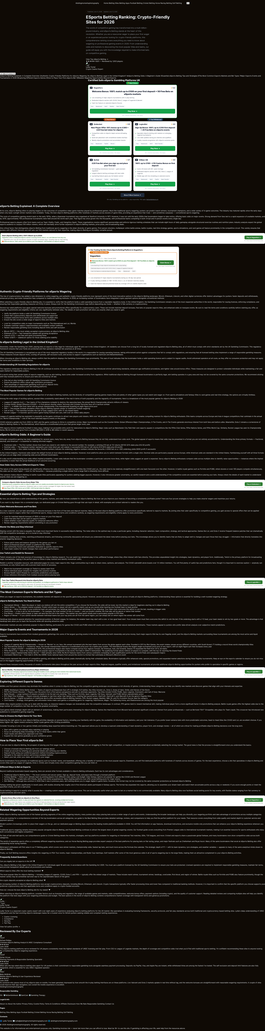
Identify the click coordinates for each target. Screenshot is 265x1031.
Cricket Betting (149, 3)
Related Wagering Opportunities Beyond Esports (96, 78)
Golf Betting (177, 3)
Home (106, 3)
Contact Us (109, 1004)
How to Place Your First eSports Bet (61, 78)
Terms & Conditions (52, 1004)
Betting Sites (114, 3)
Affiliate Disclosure (68, 1004)
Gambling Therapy (37, 995)
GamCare (23, 995)
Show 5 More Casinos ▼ (132, 195)
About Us (3, 1004)
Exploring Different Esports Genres (31, 78)
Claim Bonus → (165, 263)
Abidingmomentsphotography (87, 3)
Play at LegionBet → (253, 582)
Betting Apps (124, 3)
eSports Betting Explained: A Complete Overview (19, 76)
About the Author (14, 1004)
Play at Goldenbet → (254, 484)
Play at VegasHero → (254, 237)
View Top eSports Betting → (97, 59)
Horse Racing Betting (163, 3)
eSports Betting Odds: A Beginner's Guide (143, 76)
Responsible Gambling (96, 1004)
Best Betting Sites (94, 818)
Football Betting (136, 3)
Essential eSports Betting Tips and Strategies (179, 76)
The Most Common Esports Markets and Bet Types (218, 76)
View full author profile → (10, 927)
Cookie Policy (39, 1004)
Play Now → (132, 111)
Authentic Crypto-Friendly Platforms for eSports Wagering (63, 76)
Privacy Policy (27, 1004)
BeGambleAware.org (152, 199)
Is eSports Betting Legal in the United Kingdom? (106, 76)
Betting (67, 213)
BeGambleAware (10, 995)
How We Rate (81, 1004)
